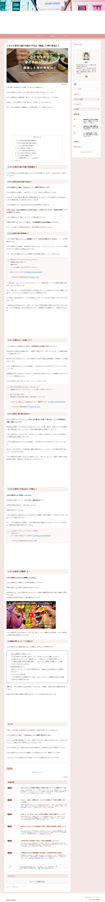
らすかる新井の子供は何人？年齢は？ (26, 153)
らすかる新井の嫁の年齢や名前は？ (27, 143)
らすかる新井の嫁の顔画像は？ (26, 145)
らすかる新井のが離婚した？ (24, 155)
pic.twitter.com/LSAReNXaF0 (42, 536)
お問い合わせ (77, 147)
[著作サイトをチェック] (86, 76)
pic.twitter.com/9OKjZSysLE (56, 402)
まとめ (18, 160)
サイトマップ (96, 897)
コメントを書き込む (37, 882)
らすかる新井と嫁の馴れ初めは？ (27, 150)
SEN (86, 62)
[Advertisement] (52, 22)
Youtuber (10, 768)
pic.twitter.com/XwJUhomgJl (33, 272)
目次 (35, 137)
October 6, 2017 (34, 277)
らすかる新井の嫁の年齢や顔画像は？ (26, 140)
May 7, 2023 (33, 540)
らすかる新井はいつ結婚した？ (24, 148)
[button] (97, 89)
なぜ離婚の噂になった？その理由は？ (28, 158)
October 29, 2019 (34, 406)
